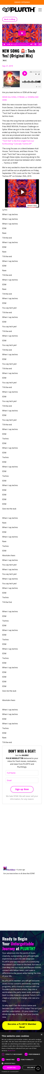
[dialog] (22, 1053)
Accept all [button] (11, 1067)
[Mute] (31, 44)
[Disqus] (22, 835)
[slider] (20, 44)
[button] (22, 1063)
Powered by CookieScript (10, 1071)
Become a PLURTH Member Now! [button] (22, 1025)
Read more (11, 1051)
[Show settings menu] (35, 44)
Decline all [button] (31, 1067)
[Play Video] (4, 44)
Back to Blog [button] (9, 19)
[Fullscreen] (40, 44)
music (4, 60)
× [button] (41, 1034)
